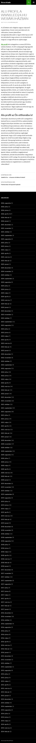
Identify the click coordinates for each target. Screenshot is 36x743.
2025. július (4, 242)
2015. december (6, 656)
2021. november (6, 401)
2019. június (5, 505)
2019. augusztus (6, 498)
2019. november (6, 487)
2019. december (6, 483)
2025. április (5, 253)
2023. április (5, 339)
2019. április (5, 512)
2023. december (6, 311)
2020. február (5, 476)
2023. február (5, 347)
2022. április (5, 383)
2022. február (5, 390)
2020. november (6, 444)
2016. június (5, 634)
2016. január (5, 652)
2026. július (4, 206)
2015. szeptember (6, 667)
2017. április (5, 598)
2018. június (5, 548)
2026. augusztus (6, 203)
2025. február (5, 260)
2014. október (5, 703)
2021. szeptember (6, 408)
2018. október (5, 534)
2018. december (6, 526)
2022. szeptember (6, 365)
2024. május (4, 293)
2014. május (4, 721)
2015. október (5, 663)
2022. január (5, 393)
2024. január (5, 307)
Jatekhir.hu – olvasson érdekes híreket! (13, 176)
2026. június (5, 210)
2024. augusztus (6, 282)
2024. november (6, 271)
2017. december (6, 570)
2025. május (4, 250)
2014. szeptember (6, 706)
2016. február (5, 649)
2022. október (5, 361)
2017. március (5, 602)
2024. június (5, 289)
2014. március (5, 728)
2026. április (5, 214)
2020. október (5, 447)
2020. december (6, 440)
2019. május (4, 508)
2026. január (5, 221)
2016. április (5, 641)
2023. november (6, 314)
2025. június (5, 246)
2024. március (5, 300)
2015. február (5, 692)
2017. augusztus (6, 584)
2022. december (6, 354)
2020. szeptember (6, 451)
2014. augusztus (6, 710)
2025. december (6, 224)
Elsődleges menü (33, 2)
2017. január (5, 609)
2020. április (5, 469)
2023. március (5, 343)
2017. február (5, 606)
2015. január (5, 695)
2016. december (6, 613)
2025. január (5, 264)
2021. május (4, 422)
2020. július (4, 458)
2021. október (5, 404)
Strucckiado (6, 2)
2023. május (4, 336)
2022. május (4, 379)
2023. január (5, 350)
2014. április (5, 724)
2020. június (5, 462)
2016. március (5, 645)
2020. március (5, 472)
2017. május (4, 595)
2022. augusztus (6, 368)
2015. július (4, 674)
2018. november (6, 530)
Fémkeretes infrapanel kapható (10, 183)
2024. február (5, 304)
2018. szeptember (6, 537)
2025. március (5, 257)
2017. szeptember (6, 580)
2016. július (4, 631)
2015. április (5, 685)
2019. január (5, 523)
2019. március (5, 516)
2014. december (6, 699)
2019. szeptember (6, 494)
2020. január (5, 480)
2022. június (5, 375)
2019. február (5, 519)
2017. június (5, 591)
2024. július (4, 286)
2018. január (5, 566)
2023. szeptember (6, 322)
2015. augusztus (6, 670)
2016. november (6, 616)
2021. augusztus (6, 411)
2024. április (5, 296)
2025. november (6, 228)
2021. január (5, 437)
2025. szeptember (6, 235)
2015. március (5, 688)
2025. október (5, 232)
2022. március (5, 386)
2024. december (6, 268)
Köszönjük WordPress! (7, 740)
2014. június (5, 717)
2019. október (5, 490)
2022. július (4, 372)
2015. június (5, 677)
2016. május (4, 638)
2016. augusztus (6, 627)
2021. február (5, 433)
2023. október (5, 318)
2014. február (5, 731)
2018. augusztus (6, 541)
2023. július (4, 329)
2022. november (6, 357)
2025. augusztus (6, 239)
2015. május (4, 681)
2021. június (5, 419)
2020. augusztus (6, 455)
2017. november (6, 573)
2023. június (5, 332)
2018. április (5, 555)
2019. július (4, 501)
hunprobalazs (13, 22)
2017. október (5, 577)
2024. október (5, 275)
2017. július (4, 588)
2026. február (5, 217)
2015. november (6, 659)
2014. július (4, 713)
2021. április (5, 426)
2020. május (4, 465)
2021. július (4, 415)
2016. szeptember (6, 623)
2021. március (5, 429)
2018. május (4, 552)
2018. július (4, 544)
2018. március (5, 559)
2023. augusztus (6, 325)
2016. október (5, 620)
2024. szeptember (6, 278)
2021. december (6, 397)
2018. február (5, 562)
